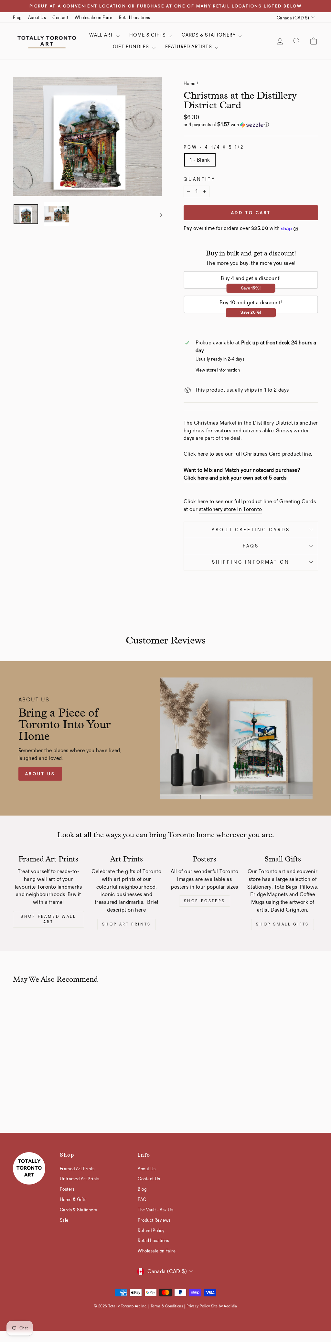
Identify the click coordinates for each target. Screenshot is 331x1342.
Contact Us (149, 1179)
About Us (37, 17)
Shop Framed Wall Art (48, 919)
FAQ (142, 1199)
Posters (67, 1189)
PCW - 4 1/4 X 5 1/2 (214, 147)
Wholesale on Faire (93, 17)
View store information (218, 370)
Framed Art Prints (77, 1169)
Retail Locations (134, 17)
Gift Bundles (132, 46)
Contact (60, 17)
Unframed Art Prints (79, 1179)
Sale (64, 1220)
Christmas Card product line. (277, 453)
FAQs (251, 546)
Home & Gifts (148, 35)
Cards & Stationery (209, 35)
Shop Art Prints (126, 924)
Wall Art (102, 35)
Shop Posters (204, 901)
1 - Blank (200, 160)
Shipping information (251, 562)
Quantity (200, 179)
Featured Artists (189, 46)
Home (190, 83)
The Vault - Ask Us (155, 1210)
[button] (251, 125)
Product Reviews (154, 1220)
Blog (17, 17)
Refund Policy (151, 1230)
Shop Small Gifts (282, 924)
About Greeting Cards (251, 530)
